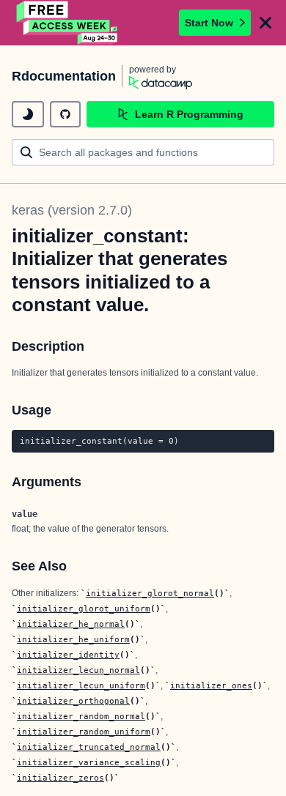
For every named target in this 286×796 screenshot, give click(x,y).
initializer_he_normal (71, 624)
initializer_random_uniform (83, 731)
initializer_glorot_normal (150, 593)
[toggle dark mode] (28, 114)
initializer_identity (68, 654)
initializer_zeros (60, 777)
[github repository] (65, 114)
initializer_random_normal (81, 716)
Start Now (209, 23)
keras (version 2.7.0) (72, 210)
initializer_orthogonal (73, 700)
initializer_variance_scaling (89, 762)
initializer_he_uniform (73, 639)
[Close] (265, 22)
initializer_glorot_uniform (83, 608)
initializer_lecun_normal (78, 670)
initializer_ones (211, 685)
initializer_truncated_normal (89, 747)
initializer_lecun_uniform (81, 685)
